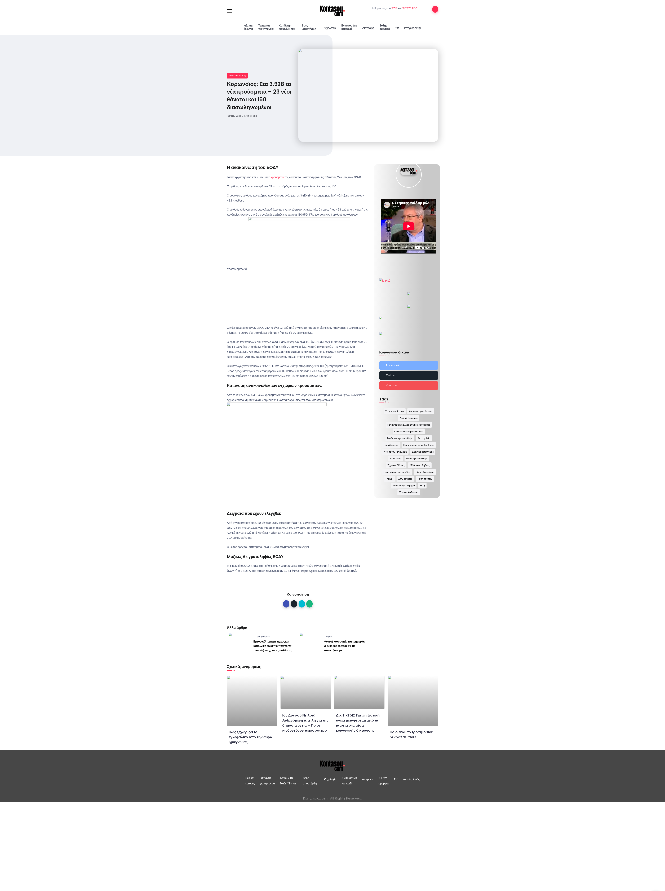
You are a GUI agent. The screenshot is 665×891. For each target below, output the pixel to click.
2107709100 (409, 8)
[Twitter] (408, 375)
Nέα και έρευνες (237, 75)
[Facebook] (408, 365)
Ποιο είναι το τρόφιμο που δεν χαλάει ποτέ (411, 735)
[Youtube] (408, 385)
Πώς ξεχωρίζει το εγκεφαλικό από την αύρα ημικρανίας (250, 737)
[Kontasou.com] (332, 11)
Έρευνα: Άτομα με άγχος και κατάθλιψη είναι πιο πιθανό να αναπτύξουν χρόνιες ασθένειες (272, 646)
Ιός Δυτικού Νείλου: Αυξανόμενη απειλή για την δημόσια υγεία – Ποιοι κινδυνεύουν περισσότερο (305, 723)
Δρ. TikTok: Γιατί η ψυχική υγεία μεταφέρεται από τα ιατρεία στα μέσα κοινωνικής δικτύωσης (358, 723)
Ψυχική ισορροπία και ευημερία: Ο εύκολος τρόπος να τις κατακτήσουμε (344, 646)
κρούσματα (277, 177)
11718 (394, 8)
